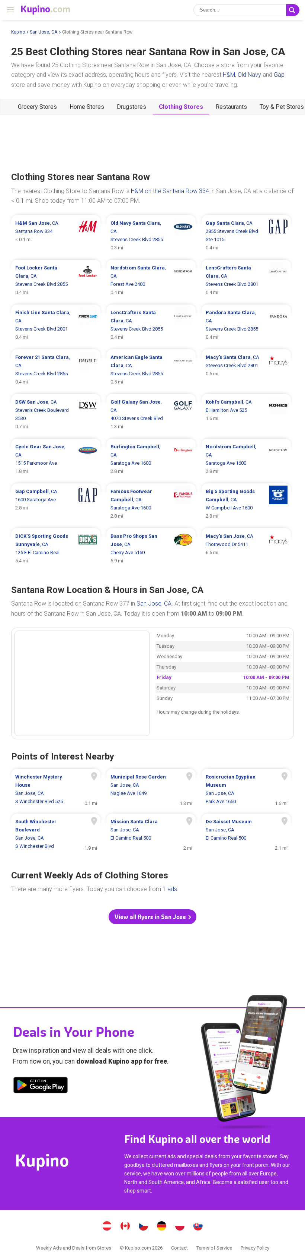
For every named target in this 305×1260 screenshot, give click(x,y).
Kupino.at (107, 1226)
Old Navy (249, 74)
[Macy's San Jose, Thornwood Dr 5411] (246, 548)
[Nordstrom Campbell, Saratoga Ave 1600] (246, 459)
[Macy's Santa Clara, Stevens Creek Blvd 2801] (246, 370)
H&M (229, 74)
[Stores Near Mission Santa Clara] (151, 834)
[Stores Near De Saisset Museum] (246, 834)
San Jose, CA (43, 32)
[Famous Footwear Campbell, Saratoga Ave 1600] (151, 504)
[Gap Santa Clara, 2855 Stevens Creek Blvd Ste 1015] (246, 235)
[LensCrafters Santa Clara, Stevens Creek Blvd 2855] (151, 325)
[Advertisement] (152, 142)
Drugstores (131, 106)
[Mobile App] (40, 1086)
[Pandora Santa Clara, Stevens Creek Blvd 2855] (246, 325)
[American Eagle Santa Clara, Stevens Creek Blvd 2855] (151, 370)
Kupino (18, 32)
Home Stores (87, 106)
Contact (179, 1248)
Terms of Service (214, 1248)
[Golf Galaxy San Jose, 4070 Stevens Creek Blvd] (151, 414)
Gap (279, 74)
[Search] (292, 10)
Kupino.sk (198, 1226)
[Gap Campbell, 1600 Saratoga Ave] (56, 504)
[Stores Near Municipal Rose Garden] (151, 789)
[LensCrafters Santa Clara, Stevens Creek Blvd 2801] (246, 280)
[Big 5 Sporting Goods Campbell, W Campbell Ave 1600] (246, 504)
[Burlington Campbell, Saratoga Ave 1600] (151, 459)
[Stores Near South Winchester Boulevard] (56, 834)
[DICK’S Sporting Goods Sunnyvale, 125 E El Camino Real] (56, 548)
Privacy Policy (255, 1248)
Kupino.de (161, 1226)
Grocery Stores (37, 106)
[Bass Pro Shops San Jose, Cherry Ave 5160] (151, 548)
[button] (152, 916)
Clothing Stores (181, 106)
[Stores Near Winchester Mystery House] (56, 789)
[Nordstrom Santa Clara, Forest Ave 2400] (151, 280)
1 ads (170, 889)
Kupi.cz (143, 1226)
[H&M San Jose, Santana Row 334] (56, 235)
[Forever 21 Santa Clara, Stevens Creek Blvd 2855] (56, 370)
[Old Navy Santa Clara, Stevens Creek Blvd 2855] (151, 235)
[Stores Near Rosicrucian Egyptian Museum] (246, 789)
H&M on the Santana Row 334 (170, 191)
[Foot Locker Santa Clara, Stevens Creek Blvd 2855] (56, 280)
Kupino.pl (180, 1226)
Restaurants (231, 106)
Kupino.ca (125, 1226)
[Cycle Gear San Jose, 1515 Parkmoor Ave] (56, 459)
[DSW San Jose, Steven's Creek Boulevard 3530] (56, 414)
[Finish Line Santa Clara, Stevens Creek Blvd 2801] (56, 325)
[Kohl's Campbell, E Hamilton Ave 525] (246, 414)
